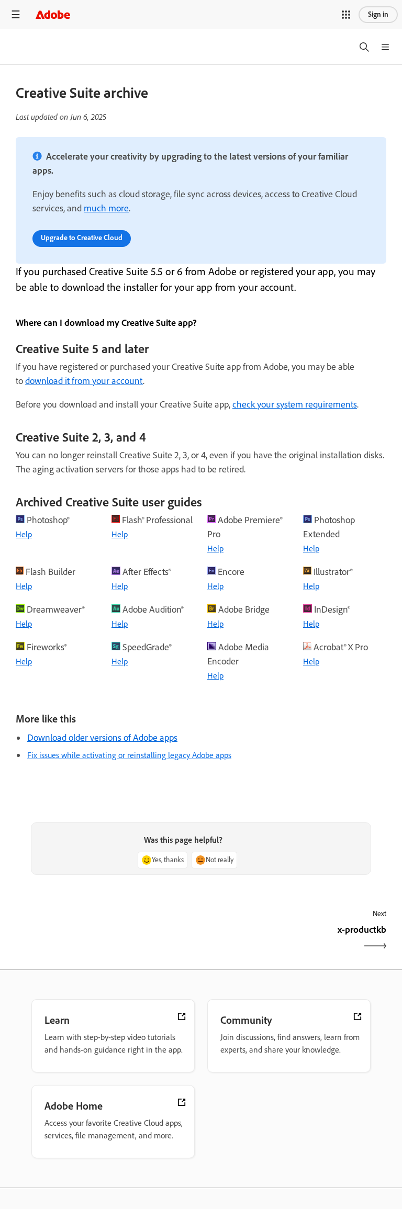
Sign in (378, 14)
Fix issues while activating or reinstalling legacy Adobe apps (129, 755)
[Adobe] (52, 14)
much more (106, 208)
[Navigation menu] (15, 14)
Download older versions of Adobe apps (102, 737)
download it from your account (84, 381)
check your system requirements (294, 404)
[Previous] (107, 938)
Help (24, 534)
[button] (346, 14)
